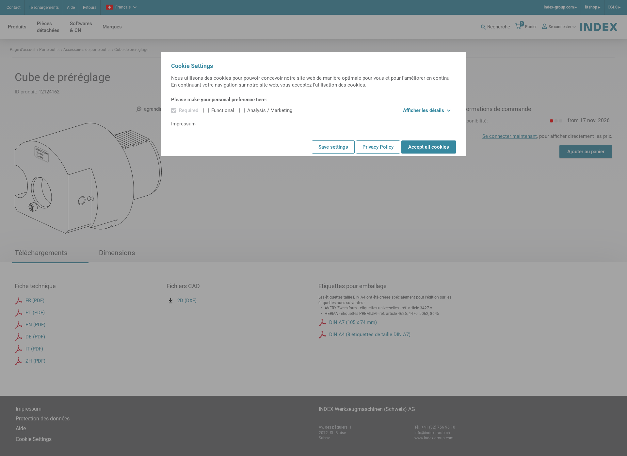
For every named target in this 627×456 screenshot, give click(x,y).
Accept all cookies (428, 147)
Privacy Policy (378, 147)
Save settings (333, 147)
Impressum (183, 124)
